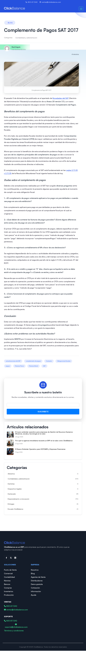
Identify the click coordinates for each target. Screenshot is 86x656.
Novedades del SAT (61, 98)
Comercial (8, 573)
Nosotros (35, 570)
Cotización (35, 588)
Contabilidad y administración (26, 38)
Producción (9, 595)
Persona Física (19, 366)
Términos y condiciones (14, 630)
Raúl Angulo (16, 47)
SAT (44, 366)
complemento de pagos (33, 361)
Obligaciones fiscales (63, 361)
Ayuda (33, 595)
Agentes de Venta (38, 577)
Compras (8, 588)
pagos (8, 366)
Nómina (7, 581)
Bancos (7, 584)
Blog (33, 573)
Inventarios (8, 591)
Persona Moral (33, 366)
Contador (49, 361)
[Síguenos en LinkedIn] (15, 558)
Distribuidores (37, 581)
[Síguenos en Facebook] (6, 558)
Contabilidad (9, 577)
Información (36, 591)
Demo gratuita (37, 584)
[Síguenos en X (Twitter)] (11, 558)
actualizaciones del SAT (13, 361)
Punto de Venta (10, 570)
